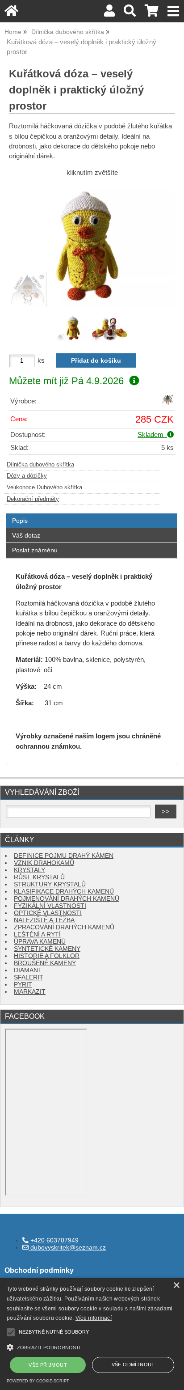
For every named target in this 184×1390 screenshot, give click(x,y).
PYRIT (23, 984)
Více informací (93, 1318)
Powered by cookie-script (38, 1381)
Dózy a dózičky (27, 476)
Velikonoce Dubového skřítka (44, 487)
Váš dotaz (26, 535)
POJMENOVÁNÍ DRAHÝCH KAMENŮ (66, 898)
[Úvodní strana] (11, 13)
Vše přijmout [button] (48, 1365)
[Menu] (173, 11)
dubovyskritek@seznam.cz (67, 1247)
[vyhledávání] (129, 13)
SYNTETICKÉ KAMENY (47, 948)
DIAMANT (28, 970)
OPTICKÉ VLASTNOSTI (48, 913)
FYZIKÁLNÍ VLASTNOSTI (50, 906)
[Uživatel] (109, 13)
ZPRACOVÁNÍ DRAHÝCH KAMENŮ (64, 927)
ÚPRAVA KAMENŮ (40, 941)
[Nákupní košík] (151, 13)
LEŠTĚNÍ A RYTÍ (37, 934)
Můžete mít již (66, 380)
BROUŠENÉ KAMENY (45, 963)
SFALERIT (28, 977)
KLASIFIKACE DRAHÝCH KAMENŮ (64, 891)
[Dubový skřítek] (167, 403)
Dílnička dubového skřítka (40, 465)
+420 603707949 (54, 1240)
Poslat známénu (35, 550)
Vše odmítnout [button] (133, 1364)
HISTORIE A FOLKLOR (46, 956)
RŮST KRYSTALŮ (39, 877)
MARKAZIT (30, 991)
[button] (92, 1346)
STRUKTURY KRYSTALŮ (50, 884)
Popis (20, 520)
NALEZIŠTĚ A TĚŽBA (44, 920)
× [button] (176, 1285)
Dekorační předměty (33, 499)
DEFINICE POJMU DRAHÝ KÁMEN (63, 855)
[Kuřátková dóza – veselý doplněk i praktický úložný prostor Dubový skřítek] (92, 244)
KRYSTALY (29, 870)
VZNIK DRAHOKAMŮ (44, 863)
